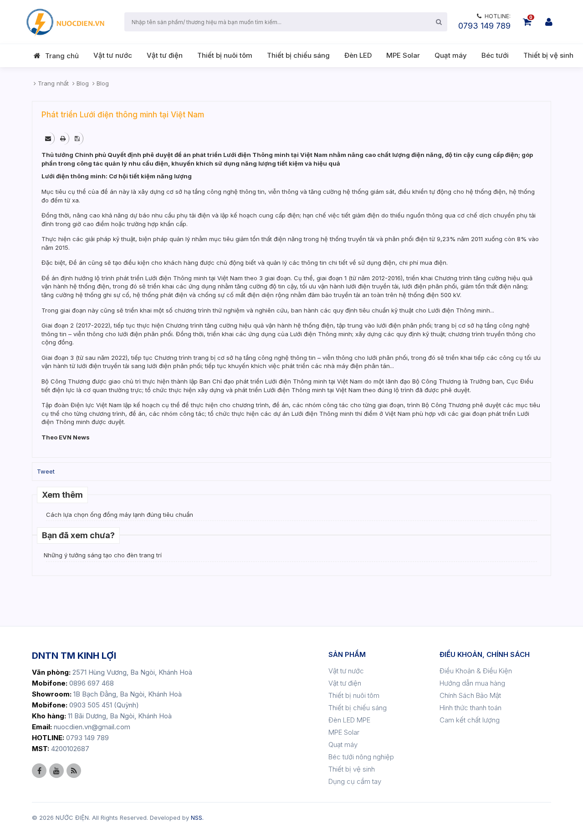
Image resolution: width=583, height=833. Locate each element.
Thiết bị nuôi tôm (224, 55)
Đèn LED (358, 55)
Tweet (46, 471)
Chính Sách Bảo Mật (470, 695)
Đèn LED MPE (349, 720)
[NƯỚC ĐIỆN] (64, 21)
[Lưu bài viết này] (78, 138)
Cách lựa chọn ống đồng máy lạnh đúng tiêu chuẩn (119, 514)
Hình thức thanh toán (470, 707)
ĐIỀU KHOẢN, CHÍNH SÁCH (485, 654)
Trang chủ (62, 55)
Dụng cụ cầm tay (354, 781)
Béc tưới (495, 55)
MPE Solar (403, 55)
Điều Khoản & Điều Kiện (476, 670)
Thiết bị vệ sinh (548, 55)
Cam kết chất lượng (470, 720)
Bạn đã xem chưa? (78, 535)
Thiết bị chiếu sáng (298, 55)
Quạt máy (451, 55)
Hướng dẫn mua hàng (472, 683)
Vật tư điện (165, 55)
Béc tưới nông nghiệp (361, 756)
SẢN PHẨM (347, 654)
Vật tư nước (112, 55)
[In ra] (63, 138)
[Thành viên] (549, 22)
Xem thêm (62, 495)
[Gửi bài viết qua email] (48, 138)
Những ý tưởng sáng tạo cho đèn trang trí (103, 555)
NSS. (197, 817)
